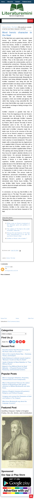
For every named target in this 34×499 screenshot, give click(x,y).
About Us (10, 1)
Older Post (30, 318)
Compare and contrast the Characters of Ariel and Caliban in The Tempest (16, 397)
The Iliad (14, 27)
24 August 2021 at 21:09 (11, 270)
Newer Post (4, 318)
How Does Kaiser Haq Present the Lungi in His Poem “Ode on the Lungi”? (16, 350)
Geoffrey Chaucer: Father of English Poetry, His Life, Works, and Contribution (16, 412)
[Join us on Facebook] (10, 343)
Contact (17, 1)
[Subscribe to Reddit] (23, 343)
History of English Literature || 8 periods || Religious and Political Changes (15, 392)
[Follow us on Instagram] (17, 343)
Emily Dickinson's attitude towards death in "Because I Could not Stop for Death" (16, 359)
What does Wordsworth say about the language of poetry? (14, 402)
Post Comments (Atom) (14, 321)
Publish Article (26, 1)
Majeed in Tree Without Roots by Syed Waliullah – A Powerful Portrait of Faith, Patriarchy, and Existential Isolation (14, 368)
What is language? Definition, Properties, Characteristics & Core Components (15, 378)
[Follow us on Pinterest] (20, 343)
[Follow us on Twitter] (13, 343)
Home (3, 1)
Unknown (7, 266)
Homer (9, 27)
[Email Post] (20, 250)
